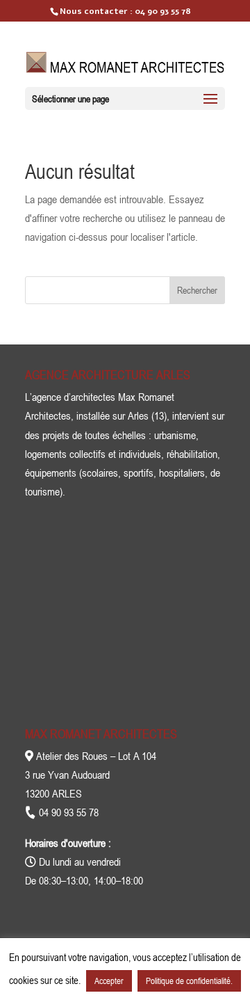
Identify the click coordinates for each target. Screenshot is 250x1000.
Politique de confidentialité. (189, 980)
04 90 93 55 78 (163, 11)
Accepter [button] (109, 980)
